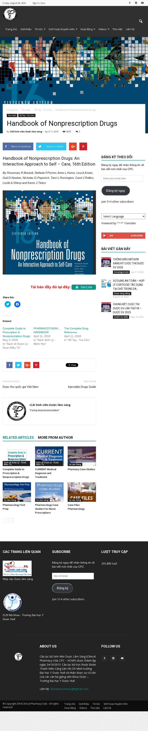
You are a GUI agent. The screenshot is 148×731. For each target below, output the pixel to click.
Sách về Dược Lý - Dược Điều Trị (15, 463)
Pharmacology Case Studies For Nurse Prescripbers (46, 509)
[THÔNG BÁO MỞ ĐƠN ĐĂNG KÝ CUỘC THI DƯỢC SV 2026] (106, 262)
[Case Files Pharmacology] (82, 492)
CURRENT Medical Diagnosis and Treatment (45, 473)
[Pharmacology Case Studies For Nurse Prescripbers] (49, 492)
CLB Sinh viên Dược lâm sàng (26, 131)
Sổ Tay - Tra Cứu (26, 115)
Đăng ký (62, 588)
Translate (130, 223)
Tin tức (39, 29)
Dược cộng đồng (122, 293)
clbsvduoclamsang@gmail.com (69, 689)
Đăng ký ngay (115, 190)
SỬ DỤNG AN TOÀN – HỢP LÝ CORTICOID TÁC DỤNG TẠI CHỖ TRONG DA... (129, 284)
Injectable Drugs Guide (82, 387)
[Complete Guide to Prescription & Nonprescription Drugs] (17, 456)
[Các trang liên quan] (17, 575)
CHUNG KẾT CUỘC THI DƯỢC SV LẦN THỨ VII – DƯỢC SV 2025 (127, 308)
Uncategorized (121, 272)
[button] (140, 21)
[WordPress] (136, 2)
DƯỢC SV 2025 (121, 317)
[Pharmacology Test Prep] (17, 492)
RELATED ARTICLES (18, 437)
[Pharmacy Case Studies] (82, 456)
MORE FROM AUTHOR (55, 437)
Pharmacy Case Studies (81, 469)
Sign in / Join (39, 3)
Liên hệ (130, 29)
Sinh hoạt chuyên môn (62, 29)
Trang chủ (11, 29)
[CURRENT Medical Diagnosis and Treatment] (49, 456)
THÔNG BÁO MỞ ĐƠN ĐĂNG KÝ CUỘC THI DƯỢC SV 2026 (128, 263)
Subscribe (137, 235)
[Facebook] (130, 2)
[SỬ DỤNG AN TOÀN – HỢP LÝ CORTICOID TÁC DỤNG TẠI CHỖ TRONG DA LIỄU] (106, 283)
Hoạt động (86, 29)
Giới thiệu (25, 29)
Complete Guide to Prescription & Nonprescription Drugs (16, 332)
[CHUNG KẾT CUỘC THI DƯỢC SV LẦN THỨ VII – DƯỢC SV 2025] (106, 307)
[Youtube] (142, 2)
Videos (102, 29)
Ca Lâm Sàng (75, 464)
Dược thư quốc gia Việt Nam (21, 387)
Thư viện (118, 29)
